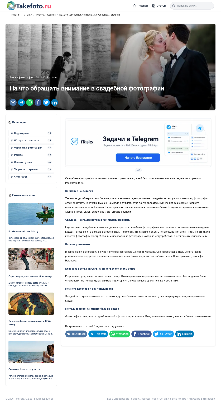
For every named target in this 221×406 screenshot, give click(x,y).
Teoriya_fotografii (46, 14)
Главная (15, 14)
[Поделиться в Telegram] (21, 102)
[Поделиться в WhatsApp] (29, 102)
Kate (54, 77)
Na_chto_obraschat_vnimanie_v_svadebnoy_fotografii (89, 14)
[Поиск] (173, 6)
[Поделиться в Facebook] (38, 102)
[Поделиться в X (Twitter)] (46, 102)
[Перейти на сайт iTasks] (138, 142)
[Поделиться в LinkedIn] (54, 102)
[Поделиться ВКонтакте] (13, 102)
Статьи (28, 14)
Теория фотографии (21, 77)
